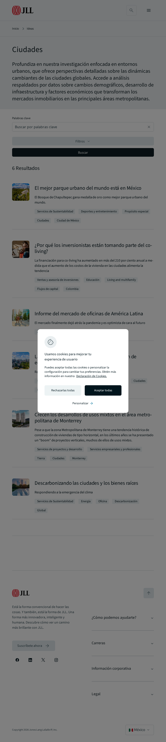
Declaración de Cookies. (91, 376)
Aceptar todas (103, 390)
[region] (83, 371)
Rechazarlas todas (63, 390)
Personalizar (83, 403)
